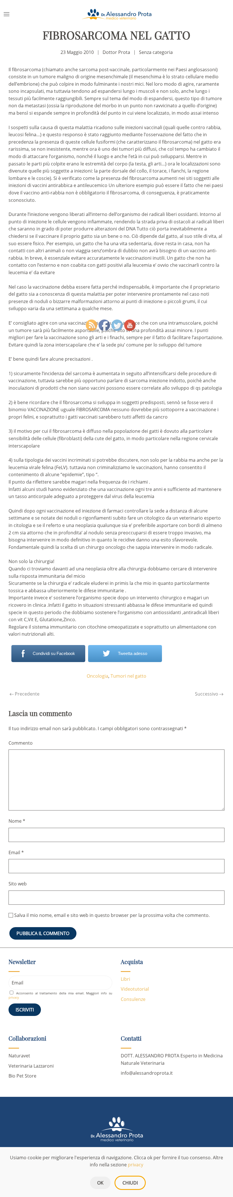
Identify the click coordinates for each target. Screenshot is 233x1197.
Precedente (26, 694)
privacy (14, 997)
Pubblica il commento (42, 933)
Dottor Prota (116, 52)
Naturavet (19, 1056)
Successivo (207, 694)
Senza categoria (156, 52)
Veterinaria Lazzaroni (31, 1066)
